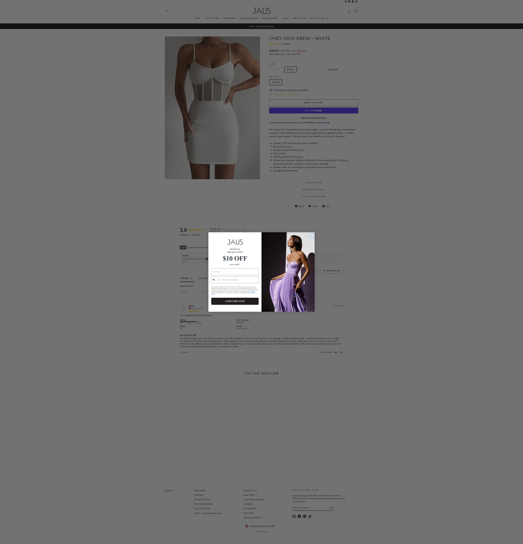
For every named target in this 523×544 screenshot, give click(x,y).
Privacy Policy (250, 292)
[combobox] (215, 280)
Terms (213, 294)
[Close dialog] (311, 235)
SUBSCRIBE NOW (235, 301)
